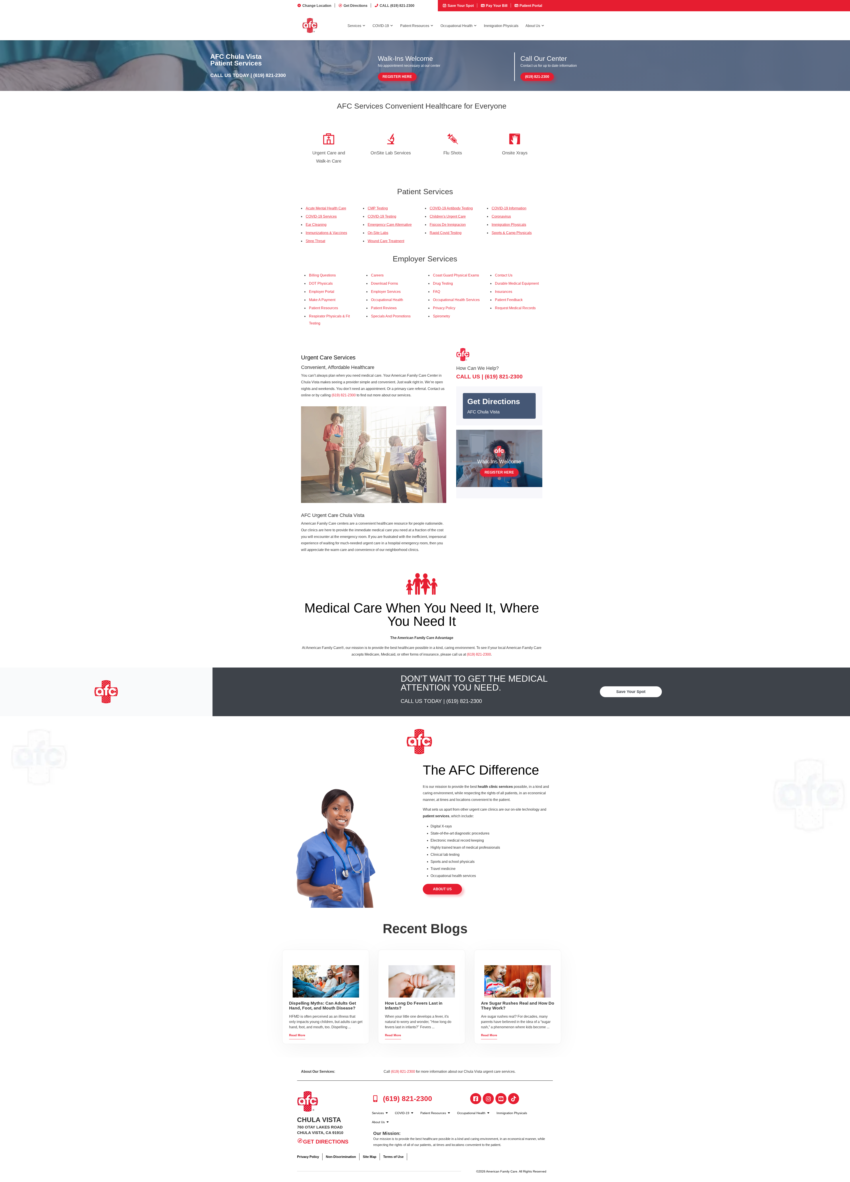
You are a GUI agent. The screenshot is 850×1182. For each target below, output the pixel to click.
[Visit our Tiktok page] (513, 1098)
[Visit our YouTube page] (500, 1098)
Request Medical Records (515, 308)
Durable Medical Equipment (517, 283)
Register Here (397, 77)
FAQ (436, 292)
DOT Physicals (321, 283)
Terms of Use (393, 1157)
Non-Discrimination (341, 1157)
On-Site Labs (378, 233)
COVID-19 (381, 26)
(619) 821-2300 (269, 75)
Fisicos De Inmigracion (448, 224)
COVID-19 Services (321, 216)
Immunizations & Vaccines (326, 233)
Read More (297, 1035)
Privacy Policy (444, 308)
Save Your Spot (460, 6)
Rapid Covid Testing (446, 233)
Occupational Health (456, 26)
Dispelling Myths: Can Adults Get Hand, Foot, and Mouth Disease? (322, 1005)
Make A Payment (322, 300)
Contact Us (503, 275)
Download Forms (384, 283)
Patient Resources (414, 26)
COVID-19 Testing (382, 216)
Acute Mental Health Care (326, 208)
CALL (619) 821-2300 (397, 6)
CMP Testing (378, 208)
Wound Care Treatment (386, 241)
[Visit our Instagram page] (488, 1098)
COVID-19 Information (509, 208)
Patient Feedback (509, 300)
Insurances (503, 292)
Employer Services (386, 292)
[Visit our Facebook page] (475, 1098)
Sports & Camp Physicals (512, 233)
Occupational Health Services (456, 300)
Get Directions (355, 6)
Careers (377, 275)
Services (354, 26)
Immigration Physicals (501, 26)
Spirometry (441, 316)
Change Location (316, 6)
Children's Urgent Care (448, 216)
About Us (532, 26)
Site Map (369, 1157)
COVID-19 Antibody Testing (451, 208)
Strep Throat (315, 241)
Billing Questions (322, 275)
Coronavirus (501, 216)
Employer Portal (321, 292)
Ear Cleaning (316, 224)
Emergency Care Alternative (390, 224)
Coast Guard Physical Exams (456, 275)
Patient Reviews (384, 308)
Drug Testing (443, 283)
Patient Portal (530, 6)
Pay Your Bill (496, 6)
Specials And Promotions (391, 316)
